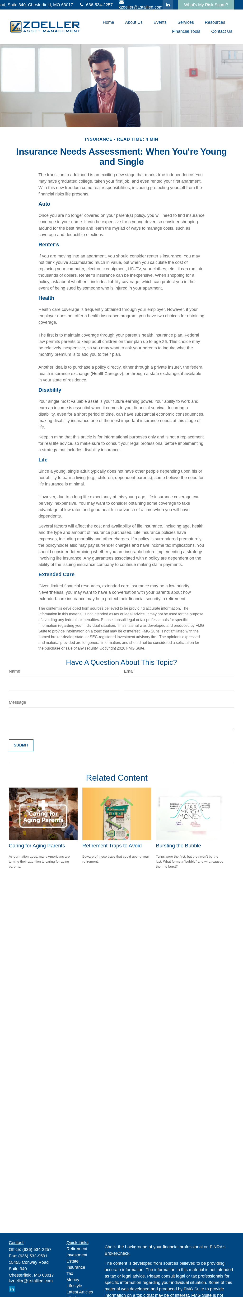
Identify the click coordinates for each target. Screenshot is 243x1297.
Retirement (76, 1248)
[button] (108, 22)
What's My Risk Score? (206, 4)
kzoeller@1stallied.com (31, 1280)
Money (72, 1279)
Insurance (75, 1267)
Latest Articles (79, 1292)
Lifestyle (74, 1285)
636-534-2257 (99, 4)
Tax (69, 1273)
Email (129, 671)
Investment (76, 1255)
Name (14, 671)
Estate (72, 1261)
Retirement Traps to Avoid (112, 846)
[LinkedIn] (168, 5)
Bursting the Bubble (178, 846)
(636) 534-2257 (36, 1249)
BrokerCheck (117, 1253)
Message (17, 702)
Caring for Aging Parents (37, 846)
